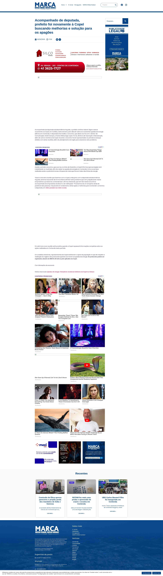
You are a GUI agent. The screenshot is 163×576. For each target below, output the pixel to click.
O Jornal (70, 5)
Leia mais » (50, 513)
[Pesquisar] (125, 21)
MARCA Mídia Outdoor (89, 5)
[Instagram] (126, 5)
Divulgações (77, 5)
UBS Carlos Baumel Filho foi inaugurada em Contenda (113, 499)
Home (63, 5)
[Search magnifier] (116, 5)
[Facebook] (122, 5)
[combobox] (114, 21)
